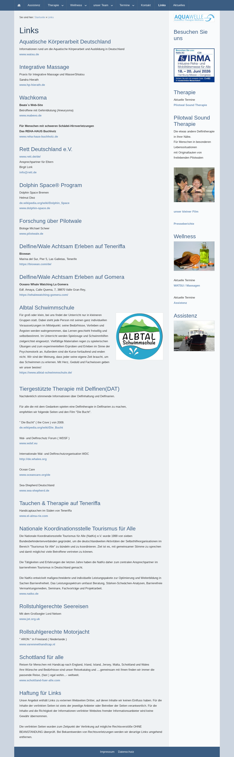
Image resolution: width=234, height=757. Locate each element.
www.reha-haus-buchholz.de (38, 136)
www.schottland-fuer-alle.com (39, 680)
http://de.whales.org (33, 459)
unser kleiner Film (186, 211)
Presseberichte (184, 223)
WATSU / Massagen (187, 285)
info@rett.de (27, 172)
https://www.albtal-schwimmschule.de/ (45, 372)
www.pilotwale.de (31, 233)
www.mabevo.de (30, 115)
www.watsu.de (29, 54)
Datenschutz (126, 751)
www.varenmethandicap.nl (37, 644)
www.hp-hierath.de (32, 84)
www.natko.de (28, 593)
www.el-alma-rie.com (33, 516)
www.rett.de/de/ (30, 156)
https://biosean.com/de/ (35, 264)
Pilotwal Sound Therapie (190, 105)
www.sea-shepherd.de (34, 490)
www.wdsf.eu (28, 443)
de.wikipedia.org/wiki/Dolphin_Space (44, 203)
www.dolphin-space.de (34, 208)
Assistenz (180, 303)
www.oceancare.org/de (34, 474)
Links (51, 17)
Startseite (39, 17)
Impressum (107, 751)
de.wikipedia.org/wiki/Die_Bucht (41, 427)
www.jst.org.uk (29, 619)
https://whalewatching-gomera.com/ (43, 294)
